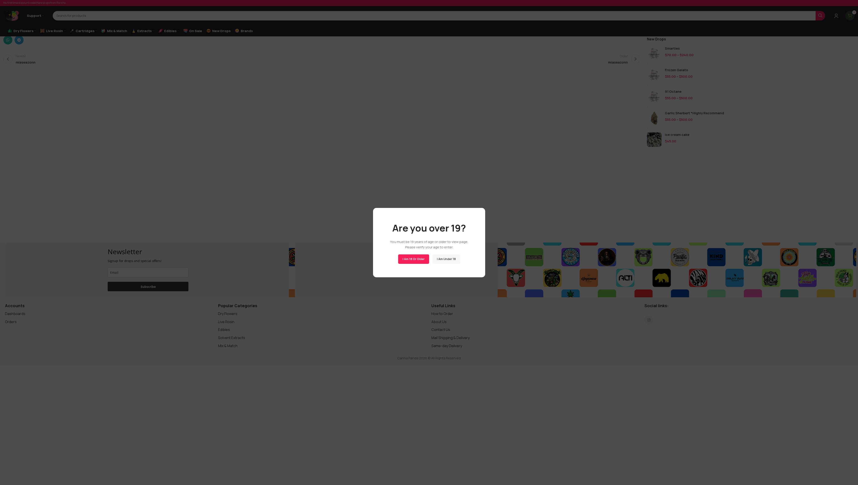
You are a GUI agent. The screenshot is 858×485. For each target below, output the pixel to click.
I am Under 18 (446, 259)
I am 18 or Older (413, 259)
